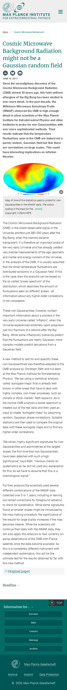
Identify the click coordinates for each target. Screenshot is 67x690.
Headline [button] (10, 585)
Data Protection (49, 674)
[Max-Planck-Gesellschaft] (17, 664)
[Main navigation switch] (60, 11)
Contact (33, 631)
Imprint (28, 674)
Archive (33, 648)
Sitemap (33, 640)
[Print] (20, 73)
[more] (38, 208)
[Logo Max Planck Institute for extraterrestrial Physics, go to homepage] (27, 11)
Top (59, 603)
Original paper (19, 571)
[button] (61, 192)
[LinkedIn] (5, 73)
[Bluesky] (12, 73)
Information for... (17, 607)
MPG (33, 622)
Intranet (33, 614)
